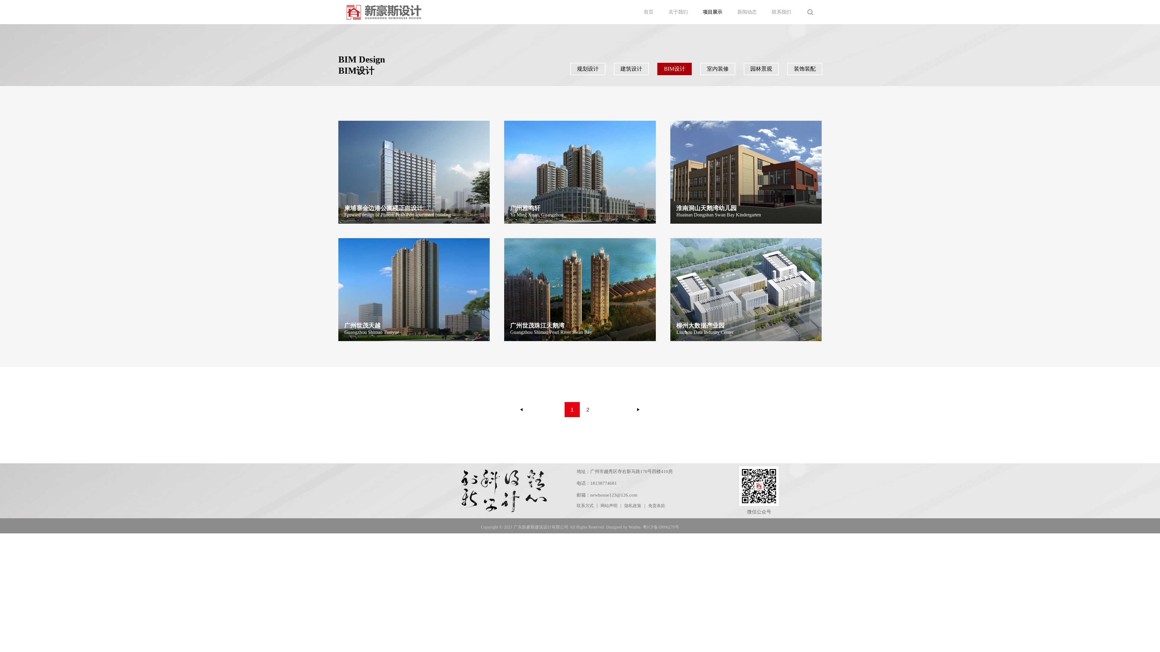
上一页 (521, 409)
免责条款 (656, 505)
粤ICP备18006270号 (661, 527)
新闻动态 (747, 11)
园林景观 (761, 69)
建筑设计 (631, 69)
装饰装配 (805, 69)
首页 (648, 11)
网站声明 (609, 505)
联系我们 (781, 11)
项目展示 (712, 11)
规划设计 (588, 69)
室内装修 (718, 69)
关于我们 (678, 11)
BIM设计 (674, 69)
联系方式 (585, 505)
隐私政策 (632, 505)
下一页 (638, 409)
